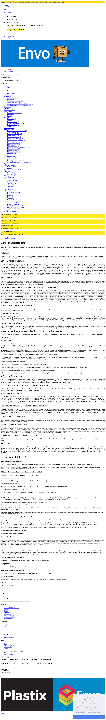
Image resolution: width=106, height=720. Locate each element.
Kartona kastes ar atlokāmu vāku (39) (17, 131)
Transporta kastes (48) (13, 132)
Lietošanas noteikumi (9, 238)
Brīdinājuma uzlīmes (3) (13, 204)
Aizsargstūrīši (7, 90)
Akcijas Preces (8, 87)
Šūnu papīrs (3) (11, 198)
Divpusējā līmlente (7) (13, 146)
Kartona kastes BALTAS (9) (14, 134)
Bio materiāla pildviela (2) (14, 192)
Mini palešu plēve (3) (12, 174)
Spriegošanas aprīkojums (10, 179)
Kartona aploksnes (9, 128)
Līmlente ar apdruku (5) (13, 149)
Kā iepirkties (7, 614)
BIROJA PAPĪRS (8, 95)
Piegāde (6, 9)
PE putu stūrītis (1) (12, 93)
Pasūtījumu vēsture (9, 645)
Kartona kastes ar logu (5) (14, 137)
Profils (5, 644)
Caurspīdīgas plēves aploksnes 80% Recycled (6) (20, 104)
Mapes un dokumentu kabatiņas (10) (16, 123)
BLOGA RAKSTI (9, 89)
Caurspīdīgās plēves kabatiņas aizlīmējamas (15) (19, 162)
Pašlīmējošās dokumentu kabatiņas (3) (17, 207)
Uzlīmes (6, 201)
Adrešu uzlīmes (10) (12, 202)
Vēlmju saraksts (8, 647)
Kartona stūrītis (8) (12, 92)
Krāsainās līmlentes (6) (13, 150)
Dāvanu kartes (8, 636)
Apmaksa (6, 11)
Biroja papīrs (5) (11, 119)
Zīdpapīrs (6, 210)
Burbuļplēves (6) (11, 98)
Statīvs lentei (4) (11, 186)
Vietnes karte (7, 628)
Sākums (6, 86)
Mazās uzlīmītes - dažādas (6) (15, 205)
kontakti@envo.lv (8, 71)
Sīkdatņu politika (8, 618)
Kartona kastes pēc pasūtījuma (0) (16, 140)
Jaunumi (6, 648)
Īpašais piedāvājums (9, 637)
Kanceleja (6, 117)
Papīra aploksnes (8, 164)
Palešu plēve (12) (11, 173)
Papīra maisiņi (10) (12, 156)
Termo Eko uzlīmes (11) (13, 208)
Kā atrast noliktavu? (9, 12)
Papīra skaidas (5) (12, 199)
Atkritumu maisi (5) (12, 158)
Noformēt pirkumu (9, 37)
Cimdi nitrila (7, 107)
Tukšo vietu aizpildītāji (10, 190)
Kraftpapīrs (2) (11, 195)
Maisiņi (6, 155)
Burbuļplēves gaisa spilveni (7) (15, 193)
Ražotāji (6, 634)
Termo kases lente (8, 189)
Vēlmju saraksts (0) (9, 36)
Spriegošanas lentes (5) (13, 180)
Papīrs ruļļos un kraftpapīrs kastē (12, 170)
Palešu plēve (7, 171)
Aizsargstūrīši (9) (11, 184)
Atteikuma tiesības (9, 615)
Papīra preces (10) (12, 114)
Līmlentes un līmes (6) (13, 125)
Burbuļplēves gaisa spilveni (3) (15, 101)
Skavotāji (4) (10, 126)
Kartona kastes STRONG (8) (15, 138)
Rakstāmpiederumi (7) (13, 122)
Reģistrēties (7, 6)
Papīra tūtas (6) (11, 168)
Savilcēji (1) (10, 181)
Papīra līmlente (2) (12, 153)
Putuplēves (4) (11, 99)
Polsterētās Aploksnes (9, 177)
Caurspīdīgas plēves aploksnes (12, 102)
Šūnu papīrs (7, 187)
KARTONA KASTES (10, 129)
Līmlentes (6, 141)
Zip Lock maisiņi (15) (13, 159)
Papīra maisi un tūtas (9, 165)
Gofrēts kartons (8, 108)
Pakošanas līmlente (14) (13, 143)
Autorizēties (7, 5)
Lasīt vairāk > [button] (97, 712)
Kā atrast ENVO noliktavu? (11, 608)
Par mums (6, 609)
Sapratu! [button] (88, 717)
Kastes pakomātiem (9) (13, 135)
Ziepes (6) (10, 116)
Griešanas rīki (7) (11, 120)
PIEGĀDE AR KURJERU (11, 211)
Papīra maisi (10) (11, 167)
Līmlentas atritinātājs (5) (13, 152)
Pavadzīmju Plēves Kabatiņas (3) (16, 161)
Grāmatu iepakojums (9, 110)
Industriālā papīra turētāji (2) (14, 113)
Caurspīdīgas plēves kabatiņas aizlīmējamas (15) (19, 105)
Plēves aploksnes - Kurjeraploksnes (13, 176)
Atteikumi (6, 626)
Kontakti (6, 625)
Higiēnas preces (8, 111)
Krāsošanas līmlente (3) (13, 144)
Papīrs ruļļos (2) (11, 196)
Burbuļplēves (7, 96)
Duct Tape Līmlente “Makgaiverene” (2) (17, 147)
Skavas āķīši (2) (11, 183)
